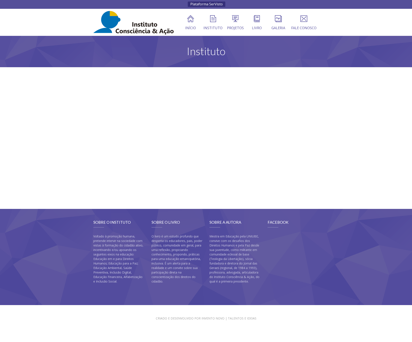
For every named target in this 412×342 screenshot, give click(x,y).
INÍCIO (190, 28)
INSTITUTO (213, 28)
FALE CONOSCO (304, 28)
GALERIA (278, 28)
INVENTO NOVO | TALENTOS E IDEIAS (228, 318)
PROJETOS (235, 28)
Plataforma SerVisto (206, 4)
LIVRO (257, 28)
